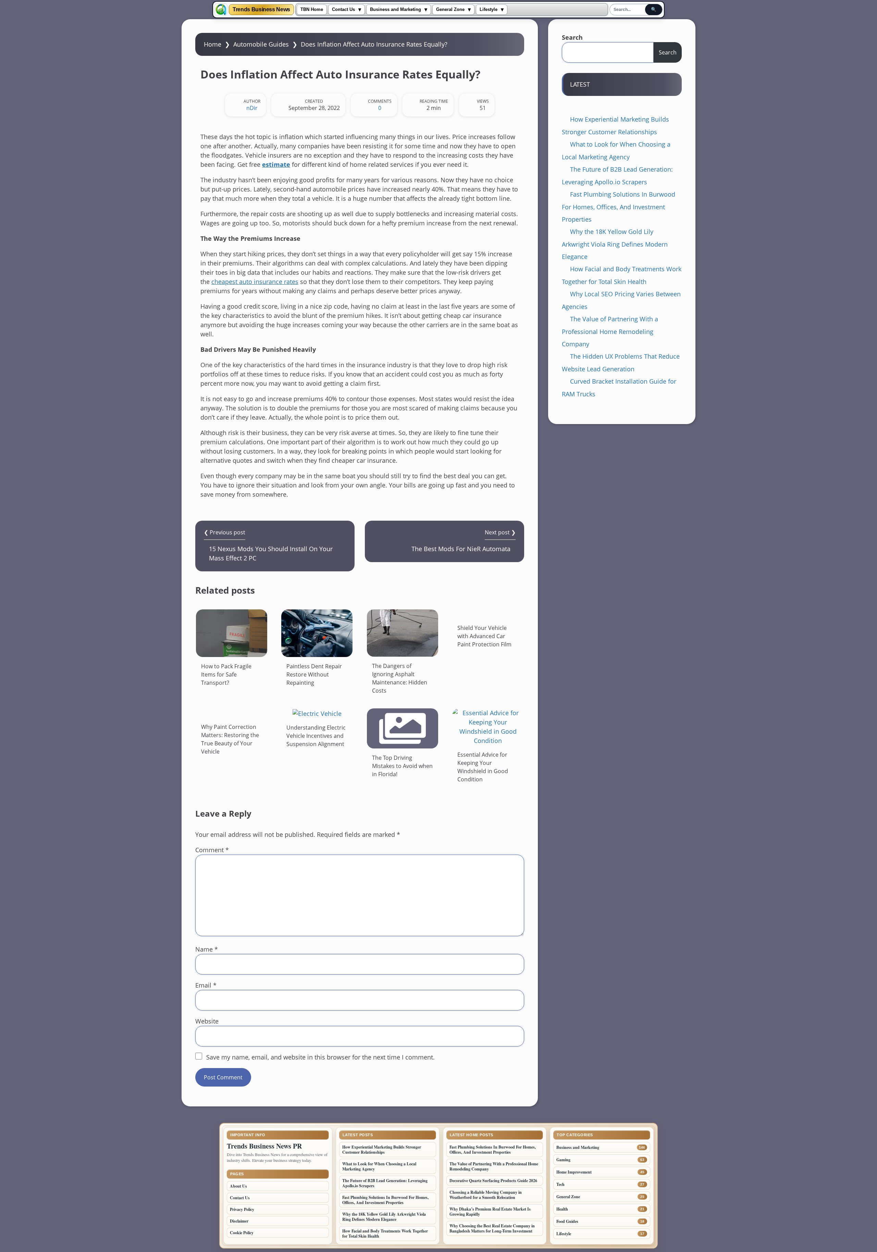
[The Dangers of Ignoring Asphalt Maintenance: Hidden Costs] (402, 633)
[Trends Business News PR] (220, 9)
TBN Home (311, 9)
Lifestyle (488, 9)
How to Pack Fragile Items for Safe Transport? (226, 674)
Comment (212, 850)
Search (572, 37)
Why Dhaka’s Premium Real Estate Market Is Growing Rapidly (490, 1211)
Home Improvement (574, 1172)
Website (207, 1021)
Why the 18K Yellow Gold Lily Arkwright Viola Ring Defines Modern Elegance (615, 244)
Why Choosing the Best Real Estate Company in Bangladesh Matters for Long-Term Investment (492, 1228)
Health (562, 1209)
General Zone (450, 9)
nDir (252, 108)
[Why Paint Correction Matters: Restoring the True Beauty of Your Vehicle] (231, 713)
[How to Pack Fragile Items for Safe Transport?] (231, 633)
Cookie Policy (242, 1233)
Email (206, 985)
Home (212, 44)
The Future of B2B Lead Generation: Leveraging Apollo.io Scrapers (385, 1183)
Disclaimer (239, 1221)
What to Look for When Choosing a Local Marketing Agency (379, 1166)
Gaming (563, 1159)
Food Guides (567, 1221)
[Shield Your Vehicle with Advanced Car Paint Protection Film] (487, 614)
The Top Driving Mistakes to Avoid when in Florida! (402, 766)
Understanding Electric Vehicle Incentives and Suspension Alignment (316, 736)
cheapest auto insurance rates (254, 281)
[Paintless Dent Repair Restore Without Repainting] (317, 633)
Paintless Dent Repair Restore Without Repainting (314, 674)
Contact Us (343, 9)
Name (206, 949)
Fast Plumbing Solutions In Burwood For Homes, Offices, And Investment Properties (618, 206)
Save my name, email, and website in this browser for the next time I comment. (320, 1057)
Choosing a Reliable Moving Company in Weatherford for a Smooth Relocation (485, 1194)
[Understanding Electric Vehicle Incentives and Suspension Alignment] (317, 713)
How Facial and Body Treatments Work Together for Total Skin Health (385, 1233)
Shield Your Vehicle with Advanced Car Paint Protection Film (484, 636)
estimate (276, 164)
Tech (560, 1184)
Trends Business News (261, 9)
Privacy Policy (242, 1209)
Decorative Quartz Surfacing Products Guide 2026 (493, 1180)
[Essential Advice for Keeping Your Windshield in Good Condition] (487, 726)
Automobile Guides (261, 44)
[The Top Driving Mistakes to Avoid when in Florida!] (402, 728)
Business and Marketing (395, 9)
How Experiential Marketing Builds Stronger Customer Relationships (381, 1149)
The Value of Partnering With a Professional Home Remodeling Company (610, 331)
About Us (238, 1186)
